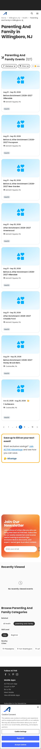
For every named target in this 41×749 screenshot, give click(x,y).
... (12, 427)
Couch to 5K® (9, 686)
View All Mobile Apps (12, 695)
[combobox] (9, 66)
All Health (7, 623)
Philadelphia (9, 649)
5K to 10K (7, 689)
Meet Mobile (9, 692)
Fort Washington (25, 649)
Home (3, 18)
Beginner (14, 635)
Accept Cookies (20, 745)
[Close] (37, 707)
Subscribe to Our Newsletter (15, 703)
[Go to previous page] (4, 427)
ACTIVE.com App (10, 684)
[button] (24, 66)
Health (25, 18)
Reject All (20, 738)
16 (32, 427)
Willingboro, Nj (14, 18)
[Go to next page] (37, 427)
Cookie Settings (20, 731)
